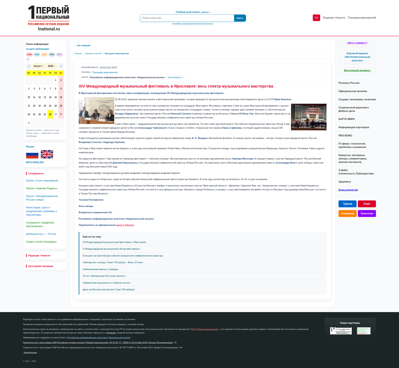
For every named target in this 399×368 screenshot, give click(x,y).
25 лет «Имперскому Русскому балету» (104, 276)
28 (50, 114)
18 (34, 105)
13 (45, 97)
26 (39, 114)
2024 (37, 54)
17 (29, 105)
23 (61, 105)
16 (61, 97)
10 (29, 97)
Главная (78, 53)
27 (45, 114)
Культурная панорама (40, 266)
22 (56, 105)
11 (34, 97)
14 (50, 97)
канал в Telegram (125, 225)
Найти (240, 18)
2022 (52, 54)
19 (39, 105)
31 (29, 123)
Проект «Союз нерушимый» (42, 180)
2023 (44, 54)
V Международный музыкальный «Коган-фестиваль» (111, 248)
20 (45, 105)
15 (56, 97)
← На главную (82, 45)
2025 (29, 54)
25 (34, 114)
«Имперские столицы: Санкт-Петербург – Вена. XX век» (113, 262)
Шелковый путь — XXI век (41, 234)
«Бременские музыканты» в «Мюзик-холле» (106, 282)
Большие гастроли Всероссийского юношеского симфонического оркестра (123, 255)
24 (29, 114)
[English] (47, 154)
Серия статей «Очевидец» (41, 241)
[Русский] (32, 154)
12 (39, 97)
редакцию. (111, 333)
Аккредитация (30, 352)
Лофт (366, 203)
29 (56, 114)
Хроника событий (93, 53)
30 (61, 114)
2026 (50, 66)
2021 (59, 54)
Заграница (347, 213)
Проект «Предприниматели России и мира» (42, 198)
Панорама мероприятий (117, 53)
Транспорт (367, 213)
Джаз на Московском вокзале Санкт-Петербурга (109, 289)
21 (50, 105)
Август (37, 66)
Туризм (347, 203)
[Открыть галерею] (96, 110)
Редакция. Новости (39, 255)
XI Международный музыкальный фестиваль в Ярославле (114, 242)
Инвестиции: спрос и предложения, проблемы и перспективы (41, 211)
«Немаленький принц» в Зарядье (100, 269)
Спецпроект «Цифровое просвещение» (40, 224)
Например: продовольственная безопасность (193, 24)
